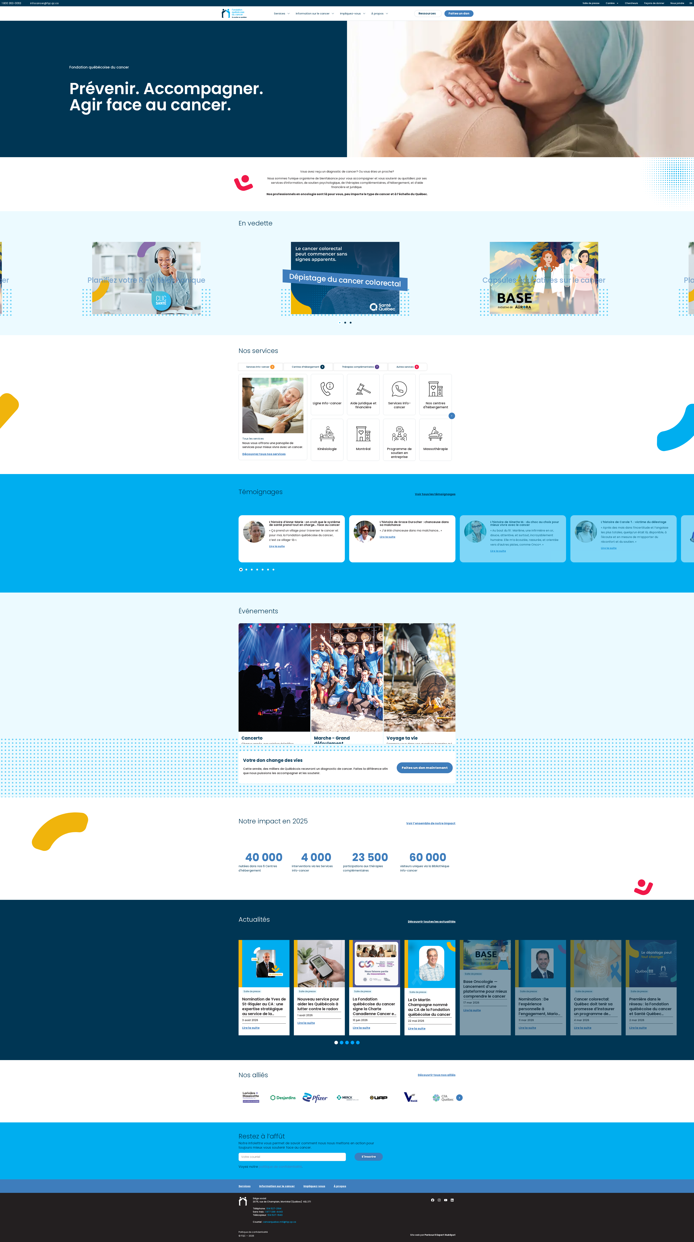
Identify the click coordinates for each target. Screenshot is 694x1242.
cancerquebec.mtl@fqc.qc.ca (279, 1221)
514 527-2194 (274, 1208)
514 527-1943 (275, 1215)
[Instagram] (439, 1200)
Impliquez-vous (314, 1186)
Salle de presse (252, 991)
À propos (340, 1186)
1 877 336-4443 (274, 1211)
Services (244, 1186)
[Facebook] (432, 1200)
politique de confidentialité (280, 1166)
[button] (282, 13)
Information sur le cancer (277, 1186)
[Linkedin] (452, 1200)
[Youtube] (445, 1200)
